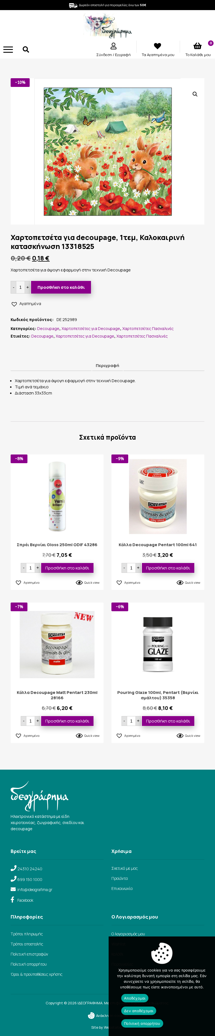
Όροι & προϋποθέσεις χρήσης (36, 974)
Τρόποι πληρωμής (27, 933)
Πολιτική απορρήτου (29, 964)
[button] (195, 94)
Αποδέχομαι (135, 998)
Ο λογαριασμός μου (128, 933)
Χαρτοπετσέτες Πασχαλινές (148, 328)
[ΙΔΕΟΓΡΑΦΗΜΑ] (107, 37)
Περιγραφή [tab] (107, 365)
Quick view (91, 582)
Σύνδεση (104, 54)
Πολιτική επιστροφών (29, 954)
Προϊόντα (119, 878)
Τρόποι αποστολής (27, 944)
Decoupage (48, 328)
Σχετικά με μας (124, 868)
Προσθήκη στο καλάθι (61, 287)
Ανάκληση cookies (111, 1015)
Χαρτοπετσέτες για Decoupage (91, 328)
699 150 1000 (29, 879)
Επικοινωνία (122, 888)
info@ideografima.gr (34, 889)
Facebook (25, 900)
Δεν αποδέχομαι (138, 1011)
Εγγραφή (123, 54)
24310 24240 (29, 868)
